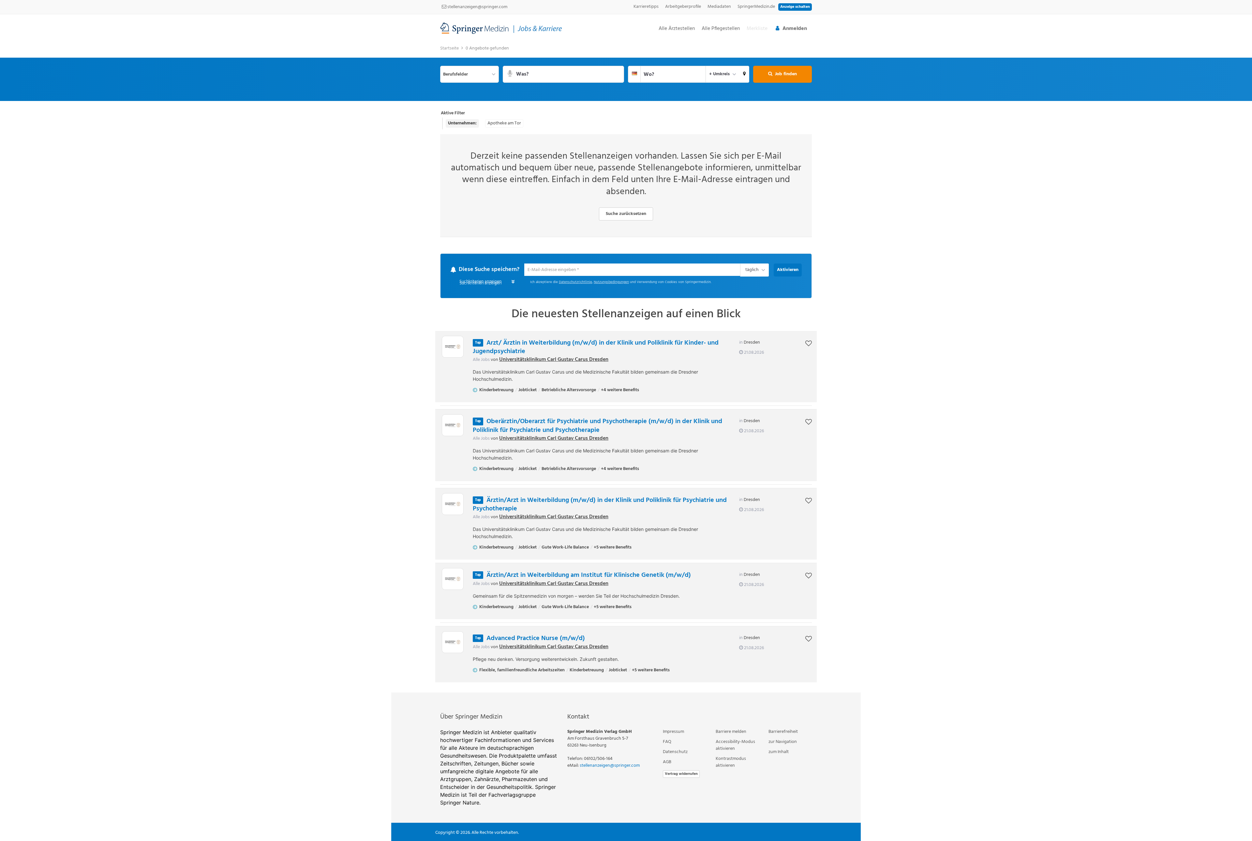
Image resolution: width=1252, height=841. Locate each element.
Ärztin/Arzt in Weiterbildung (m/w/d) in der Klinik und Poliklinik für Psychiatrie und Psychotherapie (600, 504)
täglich (751, 270)
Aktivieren (787, 270)
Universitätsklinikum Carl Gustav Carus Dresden (553, 360)
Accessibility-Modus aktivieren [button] (735, 745)
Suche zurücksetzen (626, 214)
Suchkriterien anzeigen (480, 283)
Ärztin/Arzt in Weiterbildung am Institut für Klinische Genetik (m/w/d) (588, 575)
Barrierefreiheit (783, 732)
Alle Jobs (481, 360)
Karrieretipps (646, 6)
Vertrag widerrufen (681, 774)
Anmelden (794, 28)
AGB (667, 762)
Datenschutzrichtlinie (575, 282)
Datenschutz (675, 752)
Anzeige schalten (795, 7)
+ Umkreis (719, 74)
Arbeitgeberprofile (683, 6)
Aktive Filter (453, 113)
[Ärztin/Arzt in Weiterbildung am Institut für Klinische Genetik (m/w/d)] (452, 579)
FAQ (667, 742)
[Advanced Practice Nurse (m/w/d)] (452, 642)
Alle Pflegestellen (721, 29)
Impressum (673, 732)
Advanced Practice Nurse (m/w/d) (535, 639)
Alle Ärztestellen (677, 29)
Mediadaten (719, 6)
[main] (626, 367)
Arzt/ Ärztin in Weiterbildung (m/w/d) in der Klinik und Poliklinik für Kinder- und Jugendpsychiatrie (596, 347)
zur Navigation (782, 742)
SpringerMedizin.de (756, 6)
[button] (744, 74)
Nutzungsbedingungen (611, 282)
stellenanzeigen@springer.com (476, 7)
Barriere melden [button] (731, 732)
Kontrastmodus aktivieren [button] (731, 762)
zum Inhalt (778, 752)
